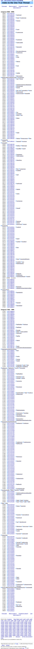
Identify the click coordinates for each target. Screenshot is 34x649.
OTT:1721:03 (11, 449)
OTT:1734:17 (11, 525)
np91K (21, 635)
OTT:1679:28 (11, 237)
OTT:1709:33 (11, 398)
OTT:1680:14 (11, 244)
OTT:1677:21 (11, 221)
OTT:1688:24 (11, 311)
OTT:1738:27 (11, 542)
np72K (10, 632)
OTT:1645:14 (11, 92)
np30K (2, 625)
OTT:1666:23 (11, 180)
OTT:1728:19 (11, 487)
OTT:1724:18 (11, 468)
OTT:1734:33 (11, 526)
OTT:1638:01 (11, 54)
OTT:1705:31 (11, 384)
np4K (30, 619)
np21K (29, 622)
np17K (14, 622)
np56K (10, 629)
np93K (29, 635)
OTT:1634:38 (11, 31)
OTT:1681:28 (11, 260)
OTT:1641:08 (11, 71)
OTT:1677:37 (11, 222)
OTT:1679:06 (11, 231)
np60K (25, 629)
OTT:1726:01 (11, 477)
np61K (29, 629)
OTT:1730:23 (11, 497)
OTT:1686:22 (11, 296)
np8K (12, 620)
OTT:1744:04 (11, 575)
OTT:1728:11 (11, 485)
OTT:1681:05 (11, 253)
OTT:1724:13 (11, 466)
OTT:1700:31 (11, 363)
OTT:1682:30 (11, 270)
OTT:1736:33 (11, 533)
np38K (2, 626)
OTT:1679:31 (11, 238)
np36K (25, 625)
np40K (10, 626)
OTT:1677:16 (11, 219)
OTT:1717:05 (11, 432)
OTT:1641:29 (11, 74)
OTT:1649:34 (11, 118)
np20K (25, 622)
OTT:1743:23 (11, 574)
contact (7, 645)
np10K (18, 620)
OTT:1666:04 (11, 179)
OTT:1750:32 (11, 597)
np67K (21, 630)
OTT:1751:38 (11, 602)
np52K (25, 628)
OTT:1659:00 (11, 150)
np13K (30, 620)
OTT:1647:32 (11, 109)
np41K (14, 626)
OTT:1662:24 (11, 166)
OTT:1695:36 (11, 340)
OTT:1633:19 (11, 22)
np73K (14, 632)
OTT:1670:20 (11, 190)
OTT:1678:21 (11, 227)
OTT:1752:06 (11, 604)
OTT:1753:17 (11, 610)
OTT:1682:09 (11, 266)
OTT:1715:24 (11, 426)
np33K (14, 625)
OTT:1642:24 (11, 78)
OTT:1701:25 (11, 366)
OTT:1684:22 (11, 285)
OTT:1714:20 (11, 420)
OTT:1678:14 (11, 224)
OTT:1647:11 (11, 105)
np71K (6, 632)
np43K (21, 626)
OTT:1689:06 (11, 314)
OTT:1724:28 (11, 469)
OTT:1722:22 (11, 458)
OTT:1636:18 (11, 42)
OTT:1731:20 (11, 506)
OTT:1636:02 (11, 38)
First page (4, 6)
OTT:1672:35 (11, 195)
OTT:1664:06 (11, 173)
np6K (5, 620)
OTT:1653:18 (11, 134)
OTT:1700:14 (11, 360)
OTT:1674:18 (11, 203)
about (3, 645)
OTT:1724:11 (11, 465)
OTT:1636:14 (11, 41)
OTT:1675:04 (11, 208)
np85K (29, 633)
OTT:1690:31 (11, 320)
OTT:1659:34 (11, 153)
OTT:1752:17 (11, 606)
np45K (29, 626)
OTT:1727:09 (11, 481)
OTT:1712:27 (11, 413)
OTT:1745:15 (11, 578)
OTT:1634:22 (11, 29)
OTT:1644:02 (11, 86)
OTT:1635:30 (11, 33)
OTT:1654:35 (11, 138)
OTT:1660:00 (11, 154)
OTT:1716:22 (11, 429)
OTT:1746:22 (11, 583)
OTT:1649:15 (11, 116)
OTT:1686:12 (11, 295)
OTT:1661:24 (11, 161)
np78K (2, 633)
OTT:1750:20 (11, 596)
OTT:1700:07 (11, 359)
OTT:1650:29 (11, 124)
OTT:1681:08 (11, 254)
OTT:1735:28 (11, 529)
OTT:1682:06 (11, 264)
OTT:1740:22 (11, 555)
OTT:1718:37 (11, 440)
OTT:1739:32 (11, 549)
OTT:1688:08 (11, 304)
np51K (21, 628)
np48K (10, 628)
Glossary (18, 636)
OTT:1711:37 (11, 408)
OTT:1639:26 (11, 63)
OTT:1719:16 (11, 442)
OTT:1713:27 (11, 416)
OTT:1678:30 (11, 228)
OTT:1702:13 (11, 371)
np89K (14, 635)
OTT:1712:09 (11, 411)
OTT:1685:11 (11, 291)
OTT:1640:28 (11, 67)
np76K (25, 632)
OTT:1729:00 (11, 491)
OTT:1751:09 (11, 599)
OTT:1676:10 (11, 215)
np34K (18, 625)
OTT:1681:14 (11, 256)
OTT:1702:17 (11, 372)
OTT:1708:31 (11, 392)
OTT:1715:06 (11, 423)
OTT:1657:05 (11, 144)
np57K (14, 629)
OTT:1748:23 (11, 588)
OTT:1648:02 (11, 110)
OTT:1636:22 (11, 44)
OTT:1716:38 (11, 430)
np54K (2, 629)
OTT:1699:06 (11, 355)
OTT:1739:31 (11, 548)
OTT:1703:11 (11, 375)
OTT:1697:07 (11, 344)
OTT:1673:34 (11, 198)
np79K (6, 633)
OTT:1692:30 (11, 327)
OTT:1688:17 (11, 307)
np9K (15, 620)
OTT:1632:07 (11, 16)
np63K (6, 630)
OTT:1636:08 (11, 39)
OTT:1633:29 (11, 23)
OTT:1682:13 (11, 267)
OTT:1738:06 (11, 541)
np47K (6, 628)
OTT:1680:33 (11, 249)
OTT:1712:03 (11, 410)
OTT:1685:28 (11, 292)
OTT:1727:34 (11, 484)
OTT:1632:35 (11, 19)
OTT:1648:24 (11, 113)
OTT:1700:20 (11, 362)
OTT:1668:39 (11, 186)
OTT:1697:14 (11, 346)
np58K (18, 629)
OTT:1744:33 (11, 577)
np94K (2, 636)
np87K (6, 635)
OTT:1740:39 (11, 559)
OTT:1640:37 (11, 68)
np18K (18, 622)
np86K (2, 635)
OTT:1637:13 (11, 48)
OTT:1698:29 (11, 353)
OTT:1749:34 (11, 593)
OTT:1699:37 (11, 357)
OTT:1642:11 (11, 76)
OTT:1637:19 (11, 49)
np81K (14, 633)
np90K (18, 635)
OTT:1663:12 (11, 169)
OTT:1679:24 (11, 235)
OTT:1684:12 (11, 283)
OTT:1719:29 (11, 443)
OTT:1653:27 (11, 135)
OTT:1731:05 (11, 501)
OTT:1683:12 (11, 275)
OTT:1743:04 (11, 571)
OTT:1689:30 (11, 318)
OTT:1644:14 (11, 87)
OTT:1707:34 (11, 389)
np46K (2, 628)
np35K (21, 625)
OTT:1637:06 (11, 47)
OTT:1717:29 (11, 434)
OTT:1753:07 (11, 609)
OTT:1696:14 (11, 341)
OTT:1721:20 (11, 452)
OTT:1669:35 (11, 187)
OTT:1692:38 (11, 328)
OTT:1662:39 (11, 167)
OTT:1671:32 (11, 193)
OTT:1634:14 (11, 28)
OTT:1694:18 (11, 333)
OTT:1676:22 (11, 217)
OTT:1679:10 (11, 233)
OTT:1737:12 (11, 538)
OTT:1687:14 (11, 302)
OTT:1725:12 (11, 472)
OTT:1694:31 (11, 334)
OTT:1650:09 (11, 119)
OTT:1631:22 (11, 13)
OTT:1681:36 (11, 262)
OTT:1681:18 (11, 257)
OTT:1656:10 (11, 141)
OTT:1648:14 (11, 112)
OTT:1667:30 (11, 183)
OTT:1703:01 (11, 373)
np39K (6, 626)
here (23, 648)
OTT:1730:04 (11, 494)
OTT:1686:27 (11, 298)
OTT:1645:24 (11, 93)
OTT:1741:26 (11, 564)
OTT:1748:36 (11, 590)
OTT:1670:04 (11, 189)
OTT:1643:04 (11, 81)
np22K (2, 623)
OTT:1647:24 (11, 108)
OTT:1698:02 (11, 350)
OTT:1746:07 (11, 581)
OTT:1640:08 (11, 65)
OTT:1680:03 (11, 241)
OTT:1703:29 (11, 376)
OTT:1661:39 (11, 163)
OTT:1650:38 (11, 125)
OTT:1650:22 (11, 122)
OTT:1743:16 (11, 572)
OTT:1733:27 (11, 522)
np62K (2, 630)
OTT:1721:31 (11, 455)
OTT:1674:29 (11, 205)
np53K (29, 628)
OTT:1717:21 (11, 433)
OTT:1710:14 (11, 400)
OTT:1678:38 (11, 230)
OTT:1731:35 (11, 509)
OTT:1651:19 (11, 128)
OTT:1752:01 (11, 603)
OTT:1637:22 (11, 51)
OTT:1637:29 (11, 52)
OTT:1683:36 (11, 280)
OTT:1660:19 (11, 156)
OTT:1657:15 (11, 145)
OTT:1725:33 (11, 475)
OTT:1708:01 (11, 391)
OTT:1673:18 (11, 196)
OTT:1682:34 (11, 272)
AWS (17, 643)
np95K (6, 636)
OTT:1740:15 (11, 552)
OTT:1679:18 (11, 234)
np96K (10, 636)
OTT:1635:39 (11, 36)
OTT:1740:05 (11, 551)
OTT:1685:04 (11, 288)
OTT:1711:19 (11, 405)
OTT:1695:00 (11, 336)
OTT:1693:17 (11, 330)
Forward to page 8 (23, 6)
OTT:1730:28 (11, 498)
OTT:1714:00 (11, 418)
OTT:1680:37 (11, 250)
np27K (21, 623)
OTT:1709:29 (11, 397)
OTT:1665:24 (11, 177)
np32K (10, 625)
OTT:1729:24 (11, 493)
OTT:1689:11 (11, 315)
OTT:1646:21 (11, 99)
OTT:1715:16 (11, 424)
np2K (24, 619)
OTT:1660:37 (11, 157)
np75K (21, 632)
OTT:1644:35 (11, 90)
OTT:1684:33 (11, 286)
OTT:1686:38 (11, 299)
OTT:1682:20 (11, 269)
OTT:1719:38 (11, 445)
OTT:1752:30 (11, 607)
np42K (18, 626)
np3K (27, 619)
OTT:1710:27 (11, 402)
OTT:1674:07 (11, 201)
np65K (14, 630)
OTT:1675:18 (11, 211)
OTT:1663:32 (11, 170)
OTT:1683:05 (11, 273)
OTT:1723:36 (11, 464)
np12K (26, 620)
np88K (10, 635)
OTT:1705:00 (11, 379)
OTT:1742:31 (11, 570)
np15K (6, 622)
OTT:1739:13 (11, 545)
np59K (21, 629)
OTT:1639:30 (11, 64)
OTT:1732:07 (11, 511)
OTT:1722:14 (11, 456)
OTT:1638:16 (11, 55)
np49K (14, 628)
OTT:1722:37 (11, 461)
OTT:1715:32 (11, 427)
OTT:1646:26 (11, 100)
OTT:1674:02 (11, 199)
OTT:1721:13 (11, 450)
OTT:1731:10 (11, 504)
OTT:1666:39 (11, 182)
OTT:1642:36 (11, 80)
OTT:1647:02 (11, 103)
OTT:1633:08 (11, 20)
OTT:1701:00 (11, 365)
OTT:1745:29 (11, 580)
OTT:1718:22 (11, 439)
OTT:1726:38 (11, 479)
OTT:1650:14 (11, 121)
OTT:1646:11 (11, 97)
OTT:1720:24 (11, 448)
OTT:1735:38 (11, 530)
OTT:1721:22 (11, 453)
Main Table (16, 619)
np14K (2, 622)
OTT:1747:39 (11, 586)
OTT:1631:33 (11, 15)
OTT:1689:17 (11, 317)
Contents (9, 619)
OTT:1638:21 (11, 57)
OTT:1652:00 (11, 131)
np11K (22, 620)
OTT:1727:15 (11, 482)
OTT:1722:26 (11, 459)
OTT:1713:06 (11, 414)
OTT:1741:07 (11, 561)
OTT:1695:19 (11, 339)
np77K (29, 632)
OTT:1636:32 (11, 45)
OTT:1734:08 (11, 523)
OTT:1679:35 (11, 240)
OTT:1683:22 (11, 279)
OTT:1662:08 (11, 164)
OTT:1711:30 (11, 407)
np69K (29, 630)
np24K (10, 623)
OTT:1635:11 (11, 32)
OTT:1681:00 (11, 251)
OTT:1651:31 (11, 129)
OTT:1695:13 (11, 337)
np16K (10, 622)
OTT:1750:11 (11, 594)
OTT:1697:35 (11, 347)
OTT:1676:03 (11, 214)
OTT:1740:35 (11, 558)
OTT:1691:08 (11, 323)
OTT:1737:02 (11, 536)
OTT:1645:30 (11, 94)
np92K (25, 635)
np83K (21, 633)
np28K (25, 623)
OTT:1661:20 (11, 160)
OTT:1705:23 (11, 382)
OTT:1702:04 (11, 369)
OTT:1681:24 (11, 259)
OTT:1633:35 (11, 25)
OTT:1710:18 (11, 401)
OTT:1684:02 (11, 282)
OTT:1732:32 (11, 516)
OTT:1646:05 (11, 96)
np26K (18, 623)
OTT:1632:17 (11, 17)
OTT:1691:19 (11, 324)
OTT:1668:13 (11, 185)
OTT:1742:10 (11, 567)
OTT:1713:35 (11, 417)
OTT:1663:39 (11, 171)
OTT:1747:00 (11, 584)
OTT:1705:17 (11, 381)
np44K (25, 626)
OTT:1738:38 (11, 543)
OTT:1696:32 (11, 343)
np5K (2, 620)
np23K (6, 623)
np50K (18, 628)
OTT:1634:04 (11, 26)
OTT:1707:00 (11, 388)
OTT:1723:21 (11, 462)
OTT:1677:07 (11, 218)
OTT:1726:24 (11, 478)
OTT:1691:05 (11, 321)
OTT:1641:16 (11, 73)
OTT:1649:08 (11, 115)
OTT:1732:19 (11, 514)
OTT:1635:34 (11, 35)
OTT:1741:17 (11, 562)
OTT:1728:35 (11, 488)
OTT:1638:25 (11, 58)
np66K (18, 630)
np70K (2, 632)
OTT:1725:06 (11, 471)
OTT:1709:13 (11, 395)
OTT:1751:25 (11, 600)
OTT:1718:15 (11, 437)
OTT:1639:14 (11, 61)
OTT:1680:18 (11, 246)
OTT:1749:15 (11, 591)
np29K (29, 623)
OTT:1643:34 (11, 84)
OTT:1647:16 (11, 106)
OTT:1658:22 (11, 148)
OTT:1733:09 (11, 520)
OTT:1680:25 (11, 247)
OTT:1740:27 (11, 557)
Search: (21, 0)
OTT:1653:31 (11, 137)
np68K (25, 630)
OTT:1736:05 (11, 532)
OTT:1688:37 (11, 312)
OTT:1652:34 (11, 132)
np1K (21, 619)
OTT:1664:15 (11, 174)
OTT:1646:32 (11, 102)
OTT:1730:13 (11, 495)
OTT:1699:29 (11, 356)
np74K (18, 632)
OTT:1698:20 (11, 352)
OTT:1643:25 (11, 83)
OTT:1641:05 (11, 70)
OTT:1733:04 (11, 519)
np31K (6, 625)
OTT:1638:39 (11, 60)
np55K (6, 629)
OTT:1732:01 (11, 510)
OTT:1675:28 (11, 212)
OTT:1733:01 (11, 517)
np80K (10, 633)
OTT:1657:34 (11, 147)
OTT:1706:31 (11, 386)
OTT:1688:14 (11, 305)
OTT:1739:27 (11, 546)
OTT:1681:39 (11, 263)
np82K (18, 633)
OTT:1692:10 (11, 325)
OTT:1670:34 (11, 192)
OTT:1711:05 (11, 404)
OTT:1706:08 (11, 385)
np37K (29, 625)
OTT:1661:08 (11, 158)
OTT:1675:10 (11, 209)
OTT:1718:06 (11, 436)
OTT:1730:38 (11, 500)
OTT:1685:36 (11, 294)
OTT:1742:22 (11, 568)
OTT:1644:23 (11, 89)
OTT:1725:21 (11, 474)
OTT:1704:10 (11, 378)
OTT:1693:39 (11, 331)
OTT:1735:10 (11, 527)
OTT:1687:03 (11, 301)
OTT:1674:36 (11, 206)
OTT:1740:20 (11, 554)
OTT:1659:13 (11, 151)
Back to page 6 (13, 6)
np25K (14, 623)
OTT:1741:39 (11, 565)
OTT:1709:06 (11, 394)
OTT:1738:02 (11, 539)
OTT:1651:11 (11, 126)
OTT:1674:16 (11, 202)
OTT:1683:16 (11, 276)
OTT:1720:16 (11, 446)
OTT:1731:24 (11, 507)
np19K (21, 622)
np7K (8, 620)
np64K (10, 630)
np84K (25, 633)
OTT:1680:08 (11, 243)
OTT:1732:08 (11, 513)
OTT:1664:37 (11, 176)
